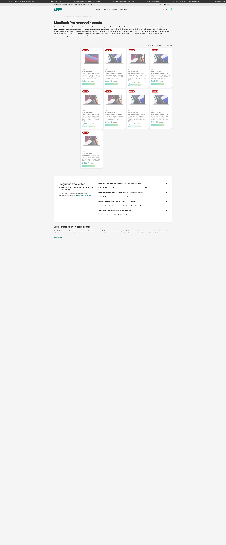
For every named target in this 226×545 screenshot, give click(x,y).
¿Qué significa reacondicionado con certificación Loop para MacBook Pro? (120, 183)
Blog (72, 4)
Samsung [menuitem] (105, 9)
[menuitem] (58, 4)
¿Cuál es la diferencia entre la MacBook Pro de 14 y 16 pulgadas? (117, 201)
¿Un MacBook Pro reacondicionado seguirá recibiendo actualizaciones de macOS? (122, 188)
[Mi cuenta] (166, 9)
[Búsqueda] (163, 9)
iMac (93, 36)
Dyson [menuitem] (114, 9)
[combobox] (165, 4)
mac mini (100, 36)
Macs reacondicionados (68, 16)
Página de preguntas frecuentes (83, 195)
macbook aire (86, 36)
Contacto (89, 4)
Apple (59, 16)
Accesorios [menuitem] (123, 9)
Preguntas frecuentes (80, 4)
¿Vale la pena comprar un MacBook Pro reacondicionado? (115, 210)
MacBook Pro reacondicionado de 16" (91, 117)
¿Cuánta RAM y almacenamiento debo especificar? (113, 197)
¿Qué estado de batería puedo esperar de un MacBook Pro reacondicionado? (120, 192)
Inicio (55, 16)
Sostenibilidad (66, 4)
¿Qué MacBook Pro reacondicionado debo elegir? (112, 215)
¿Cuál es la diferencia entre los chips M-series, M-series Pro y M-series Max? (120, 206)
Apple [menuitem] (97, 9)
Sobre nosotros (57, 4)
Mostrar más (58, 237)
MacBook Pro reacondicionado (83, 16)
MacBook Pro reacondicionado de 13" (91, 75)
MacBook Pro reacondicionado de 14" (114, 75)
